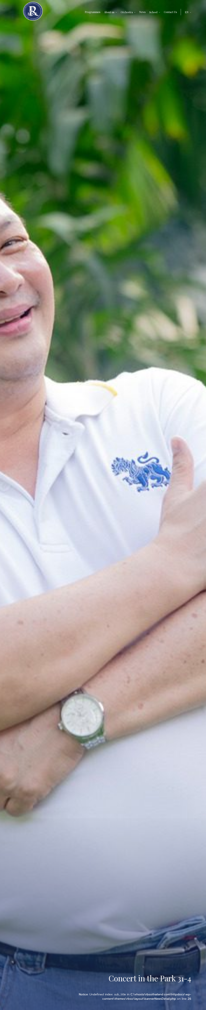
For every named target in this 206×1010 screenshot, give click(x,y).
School (153, 12)
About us (109, 12)
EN (186, 12)
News (142, 12)
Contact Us (170, 12)
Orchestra (127, 12)
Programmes (92, 12)
